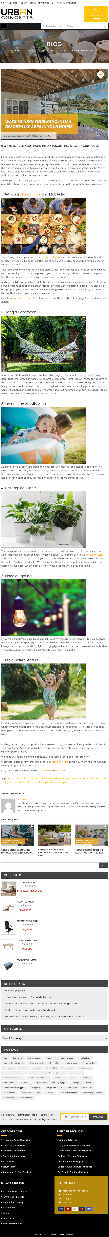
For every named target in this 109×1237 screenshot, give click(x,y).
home (73, 1078)
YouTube (67, 1202)
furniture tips (59, 1078)
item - (95, 15)
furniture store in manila (13, 1078)
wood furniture (26, 1098)
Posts (26, 50)
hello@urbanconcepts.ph (75, 1190)
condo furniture (71, 1063)
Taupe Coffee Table (27, 940)
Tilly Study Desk (25, 901)
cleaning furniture (36, 1063)
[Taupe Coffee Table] (8, 947)
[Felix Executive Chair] (8, 927)
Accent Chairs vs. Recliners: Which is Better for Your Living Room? (41, 1003)
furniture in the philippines (14, 1073)
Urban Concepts (49, 1234)
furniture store (76, 1073)
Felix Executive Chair (28, 921)
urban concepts (58, 782)
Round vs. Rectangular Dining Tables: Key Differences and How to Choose (45, 1016)
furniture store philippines (38, 1078)
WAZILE (71, 1234)
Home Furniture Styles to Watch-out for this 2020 (89, 851)
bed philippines (34, 1058)
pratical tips (41, 782)
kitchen (88, 1083)
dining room (8, 1068)
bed (5, 1058)
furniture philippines (57, 1073)
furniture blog (51, 1068)
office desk (87, 1088)
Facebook (67, 1194)
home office (41, 1083)
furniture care (68, 1068)
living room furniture (54, 1088)
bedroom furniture (66, 1058)
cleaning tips (54, 1063)
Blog (34, 50)
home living (26, 1083)
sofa (38, 1093)
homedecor (85, 1078)
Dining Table (30, 194)
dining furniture (89, 1063)
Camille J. (21, 150)
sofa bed (50, 1093)
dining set (23, 1068)
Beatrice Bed (29, 882)
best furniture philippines (20, 778)
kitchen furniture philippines (14, 1088)
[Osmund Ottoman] (8, 966)
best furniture (84, 1058)
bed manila (17, 1058)
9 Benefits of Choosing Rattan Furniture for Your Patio (53, 852)
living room (36, 1088)
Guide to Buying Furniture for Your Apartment (30, 1010)
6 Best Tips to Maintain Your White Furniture (29, 997)
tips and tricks (9, 1098)
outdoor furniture (23, 782)
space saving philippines (92, 1093)
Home (17, 50)
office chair (72, 1088)
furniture (40, 778)
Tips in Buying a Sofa (16, 990)
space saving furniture (68, 1093)
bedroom (49, 1058)
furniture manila (72, 778)
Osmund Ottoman (26, 959)
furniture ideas (54, 778)
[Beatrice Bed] (8, 888)
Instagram (68, 1198)
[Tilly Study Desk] (8, 908)
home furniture (90, 778)
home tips (75, 1083)
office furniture (9, 1093)
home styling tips (58, 1083)
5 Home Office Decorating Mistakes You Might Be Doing (17, 851)
